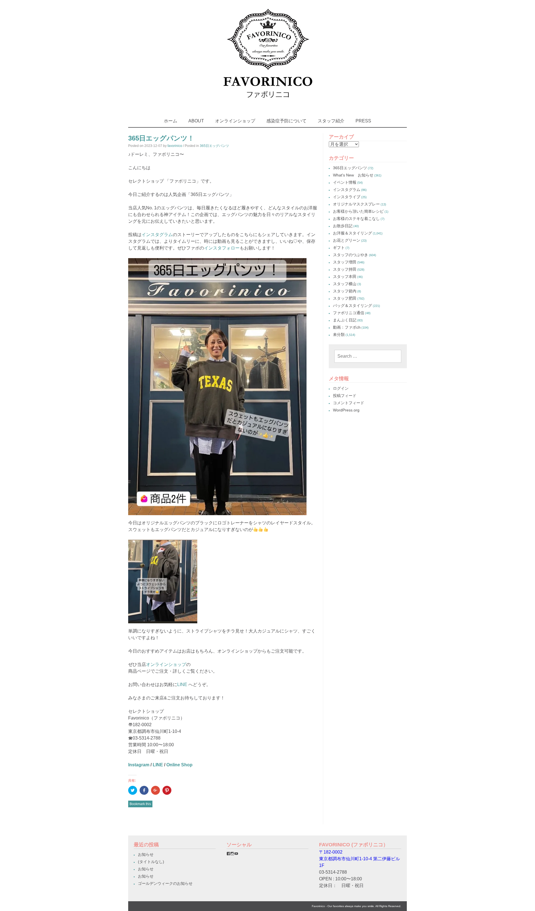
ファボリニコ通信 (348, 313)
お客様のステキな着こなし (356, 218)
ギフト (339, 247)
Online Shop (179, 764)
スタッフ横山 (344, 284)
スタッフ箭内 (344, 291)
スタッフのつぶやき (350, 255)
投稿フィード (344, 395)
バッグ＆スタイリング (352, 305)
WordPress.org (346, 410)
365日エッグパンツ (214, 146)
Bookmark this (140, 804)
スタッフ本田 (344, 276)
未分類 (339, 334)
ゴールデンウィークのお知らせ (165, 883)
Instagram (138, 764)
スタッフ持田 (344, 269)
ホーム (170, 120)
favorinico (174, 146)
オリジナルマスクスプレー (356, 204)
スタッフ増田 (344, 262)
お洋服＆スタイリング (352, 233)
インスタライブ (346, 197)
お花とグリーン (346, 240)
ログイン (341, 388)
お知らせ (146, 854)
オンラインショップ (235, 120)
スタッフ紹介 (331, 120)
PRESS (363, 120)
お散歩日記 (342, 226)
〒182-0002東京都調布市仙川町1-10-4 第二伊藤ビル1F (359, 859)
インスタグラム (157, 234)
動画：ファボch (347, 327)
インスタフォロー (222, 248)
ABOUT (196, 120)
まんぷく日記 (344, 320)
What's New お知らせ (353, 175)
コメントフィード (348, 403)
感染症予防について (286, 120)
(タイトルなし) (151, 861)
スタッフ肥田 (344, 298)
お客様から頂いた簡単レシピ (358, 211)
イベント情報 (344, 182)
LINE (182, 684)
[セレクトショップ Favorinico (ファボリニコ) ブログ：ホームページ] (267, 103)
